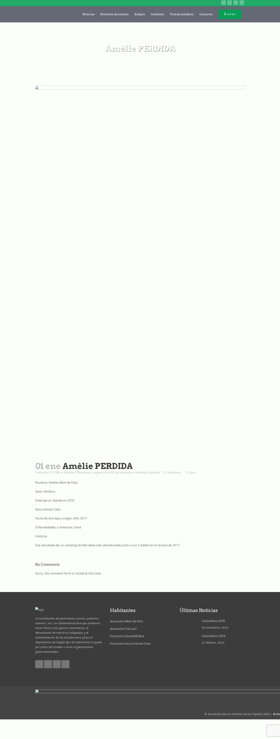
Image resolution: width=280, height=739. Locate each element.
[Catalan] (194, 3)
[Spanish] (217, 3)
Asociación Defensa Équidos (139, 472)
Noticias (70, 472)
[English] (200, 3)
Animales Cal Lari (123, 628)
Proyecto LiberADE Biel (127, 636)
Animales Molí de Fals (126, 621)
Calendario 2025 (213, 621)
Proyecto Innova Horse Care (130, 643)
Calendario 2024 (214, 636)
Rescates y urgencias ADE (95, 472)
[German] (211, 3)
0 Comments (172, 472)
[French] (206, 3)
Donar (230, 14)
